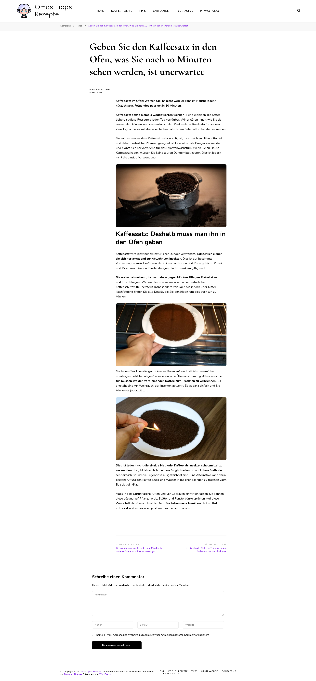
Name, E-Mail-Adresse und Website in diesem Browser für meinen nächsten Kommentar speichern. (153, 635)
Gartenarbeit (162, 11)
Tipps (142, 11)
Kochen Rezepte (121, 11)
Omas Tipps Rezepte (90, 671)
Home (100, 11)
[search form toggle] (298, 10)
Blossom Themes (73, 674)
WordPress (105, 674)
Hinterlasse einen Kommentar (100, 91)
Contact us (185, 11)
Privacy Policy (209, 11)
